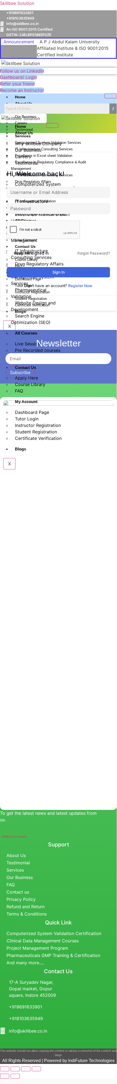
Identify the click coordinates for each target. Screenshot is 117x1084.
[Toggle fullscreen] (15, 1068)
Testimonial (26, 163)
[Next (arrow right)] (15, 1076)
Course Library (30, 384)
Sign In (58, 272)
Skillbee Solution (17, 3)
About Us (24, 133)
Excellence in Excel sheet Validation (39, 217)
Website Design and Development (33, 306)
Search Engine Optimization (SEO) (30, 319)
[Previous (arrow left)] (4, 1076)
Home (20, 97)
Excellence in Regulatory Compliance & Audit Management (48, 165)
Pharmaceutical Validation (28, 293)
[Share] (25, 1068)
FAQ (19, 391)
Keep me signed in (31, 253)
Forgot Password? (93, 253)
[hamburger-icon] (111, 95)
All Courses (26, 333)
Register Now (80, 285)
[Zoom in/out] (4, 1068)
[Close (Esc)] (36, 1068)
